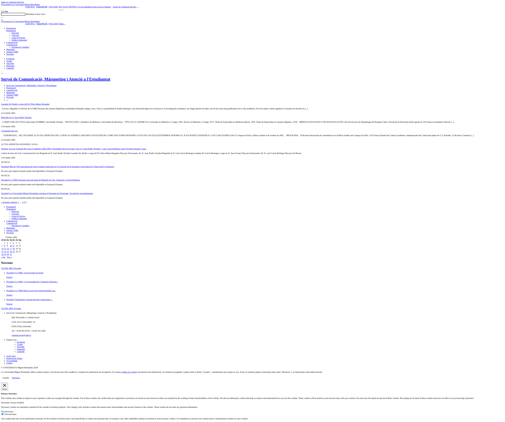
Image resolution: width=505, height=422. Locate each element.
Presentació (11, 28)
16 (8, 249)
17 (11, 249)
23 (8, 251)
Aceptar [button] (5, 378)
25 (14, 251)
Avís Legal (10, 356)
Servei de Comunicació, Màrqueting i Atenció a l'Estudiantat (55, 79)
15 (5, 249)
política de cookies (129, 372)
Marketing (10, 49)
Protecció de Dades (14, 358)
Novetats (10, 54)
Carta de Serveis (18, 38)
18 (14, 249)
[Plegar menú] (65, 24)
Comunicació (11, 42)
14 (2, 249)
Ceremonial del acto (9, 131)
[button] (11, 31)
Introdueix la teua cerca (35, 14)
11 (14, 246)
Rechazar (16, 378)
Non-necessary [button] (7, 411)
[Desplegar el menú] (7, 100)
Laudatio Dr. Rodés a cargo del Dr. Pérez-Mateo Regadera (25, 104)
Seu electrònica (68, 7)
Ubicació (15, 35)
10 (11, 246)
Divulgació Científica (20, 47)
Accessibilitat (11, 361)
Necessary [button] (5, 403)
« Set (3, 257)
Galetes (9, 363)
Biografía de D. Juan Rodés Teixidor (16, 117)
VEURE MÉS (11, 268)
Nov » (9, 257)
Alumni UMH (12, 52)
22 (5, 251)
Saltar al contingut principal (12, 2)
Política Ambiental (19, 40)
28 (2, 254)
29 (5, 254)
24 (11, 251)
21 (2, 251)
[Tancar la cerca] (2, 19)
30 (8, 254)
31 (11, 254)
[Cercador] (138, 7)
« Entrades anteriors (9, 202)
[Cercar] (2, 17)
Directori (15, 33)
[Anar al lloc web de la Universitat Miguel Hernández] (20, 4)
